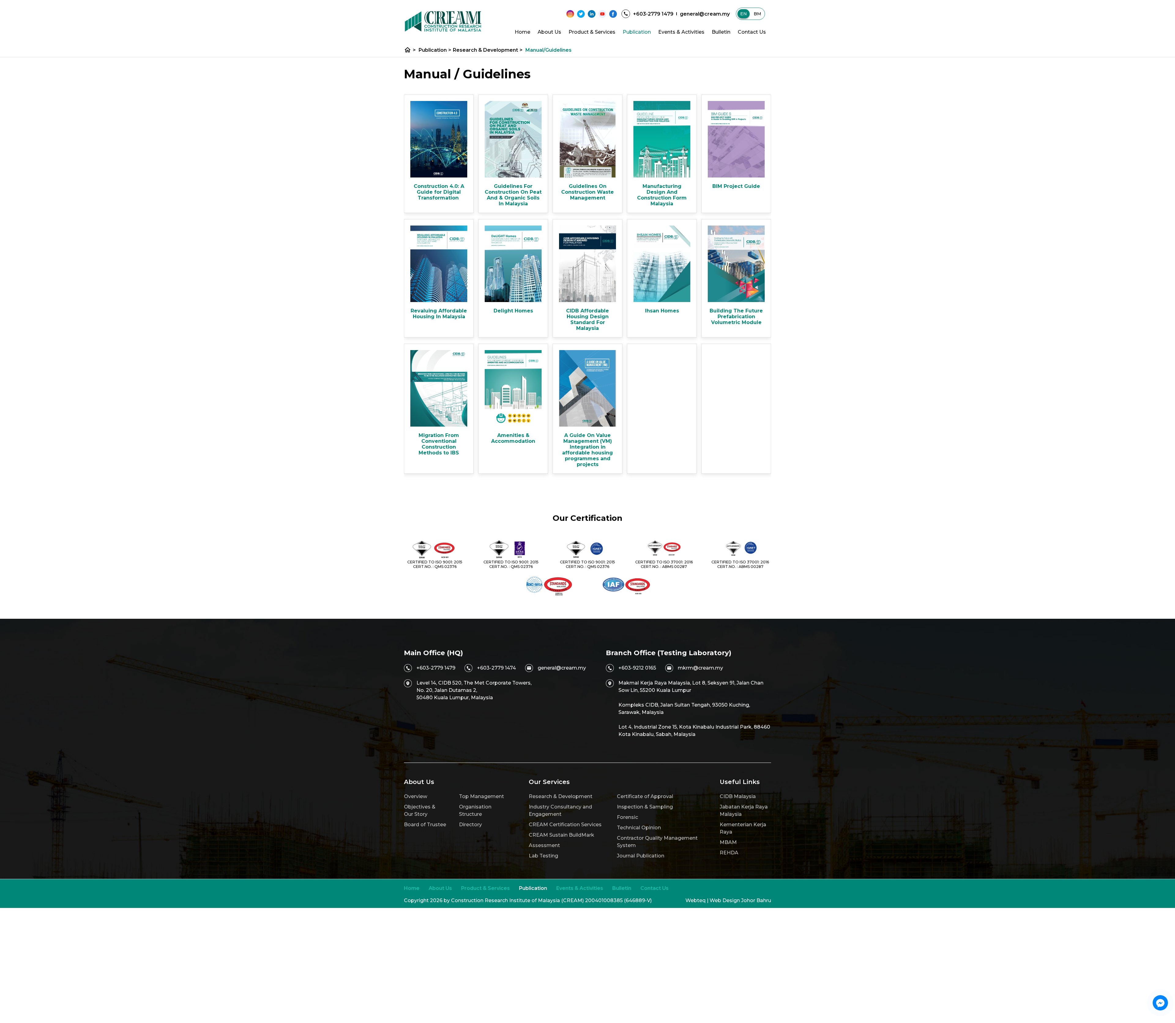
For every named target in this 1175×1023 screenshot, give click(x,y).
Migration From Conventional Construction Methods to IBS (439, 444)
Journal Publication (640, 856)
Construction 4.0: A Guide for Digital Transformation (439, 192)
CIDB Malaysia (738, 796)
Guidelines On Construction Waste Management (587, 192)
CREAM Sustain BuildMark (561, 835)
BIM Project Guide (736, 186)
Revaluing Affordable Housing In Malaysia (439, 313)
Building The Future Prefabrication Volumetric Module (736, 316)
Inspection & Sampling (645, 807)
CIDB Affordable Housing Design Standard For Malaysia (587, 319)
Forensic (627, 817)
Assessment (544, 845)
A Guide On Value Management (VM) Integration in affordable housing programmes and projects (587, 449)
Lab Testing (543, 856)
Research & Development (488, 50)
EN (743, 14)
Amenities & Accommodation (513, 438)
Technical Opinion (639, 828)
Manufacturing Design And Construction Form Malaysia (662, 195)
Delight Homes (513, 311)
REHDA (729, 853)
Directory (470, 824)
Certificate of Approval (645, 796)
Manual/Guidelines (548, 50)
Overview (415, 796)
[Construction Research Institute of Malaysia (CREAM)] (443, 21)
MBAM (728, 842)
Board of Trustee (425, 824)
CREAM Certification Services (565, 824)
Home (522, 32)
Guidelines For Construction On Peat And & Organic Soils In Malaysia (513, 195)
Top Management (481, 796)
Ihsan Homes (662, 311)
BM (757, 14)
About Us (549, 32)
